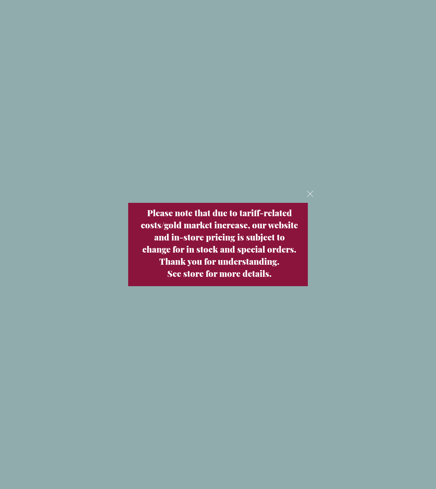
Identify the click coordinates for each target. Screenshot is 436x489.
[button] (310, 194)
